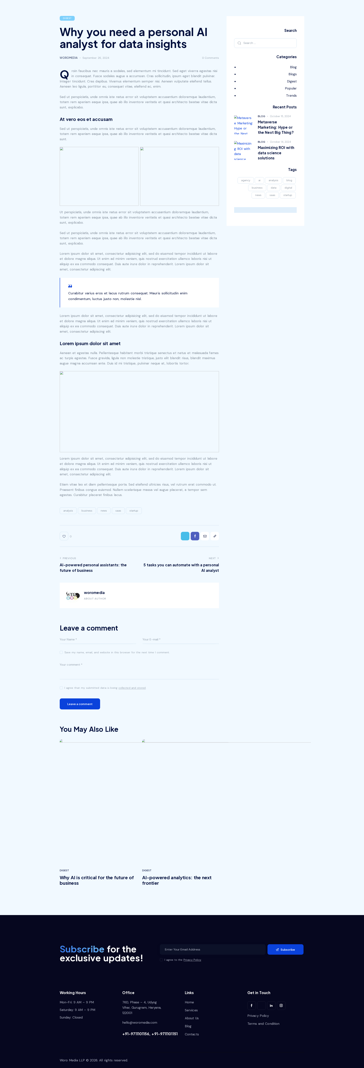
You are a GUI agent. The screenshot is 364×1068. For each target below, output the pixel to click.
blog (289, 180)
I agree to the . (183, 959)
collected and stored (132, 687)
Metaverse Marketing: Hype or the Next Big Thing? (276, 127)
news (104, 510)
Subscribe (288, 949)
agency (245, 180)
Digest (67, 18)
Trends (291, 95)
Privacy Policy (192, 959)
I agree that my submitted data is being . (105, 688)
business (87, 510)
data (273, 187)
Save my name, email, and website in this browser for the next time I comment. (117, 652)
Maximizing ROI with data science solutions (276, 152)
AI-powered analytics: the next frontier (177, 880)
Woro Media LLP (72, 1060)
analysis (68, 510)
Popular (291, 88)
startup (133, 510)
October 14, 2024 (280, 141)
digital (288, 187)
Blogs (293, 74)
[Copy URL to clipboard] (214, 536)
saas (118, 510)
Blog (293, 67)
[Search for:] (265, 43)
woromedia (94, 592)
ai (259, 180)
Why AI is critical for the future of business (97, 880)
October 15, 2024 (280, 116)
